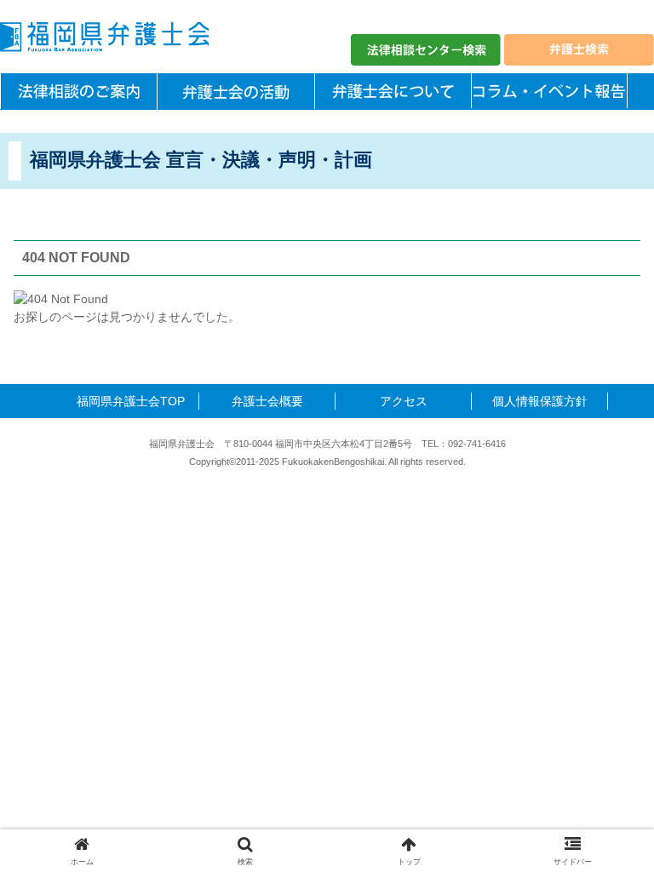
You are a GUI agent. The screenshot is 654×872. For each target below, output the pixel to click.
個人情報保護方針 (540, 401)
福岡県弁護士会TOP (131, 401)
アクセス (403, 401)
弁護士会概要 (267, 401)
